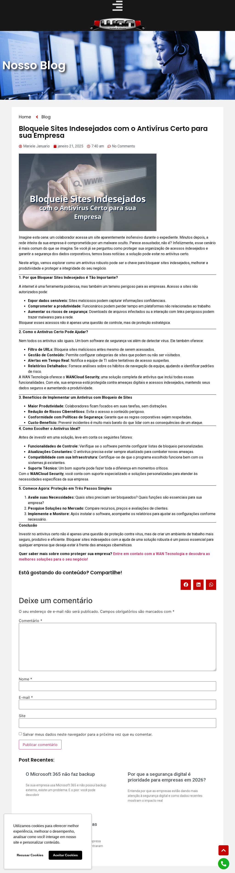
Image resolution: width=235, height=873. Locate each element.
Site (22, 716)
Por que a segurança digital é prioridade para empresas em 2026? (167, 777)
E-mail (26, 697)
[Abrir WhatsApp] (223, 861)
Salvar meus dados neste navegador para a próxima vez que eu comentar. (87, 734)
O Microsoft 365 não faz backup (60, 774)
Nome (25, 679)
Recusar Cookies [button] (30, 855)
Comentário (30, 620)
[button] (186, 585)
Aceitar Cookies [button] (65, 855)
